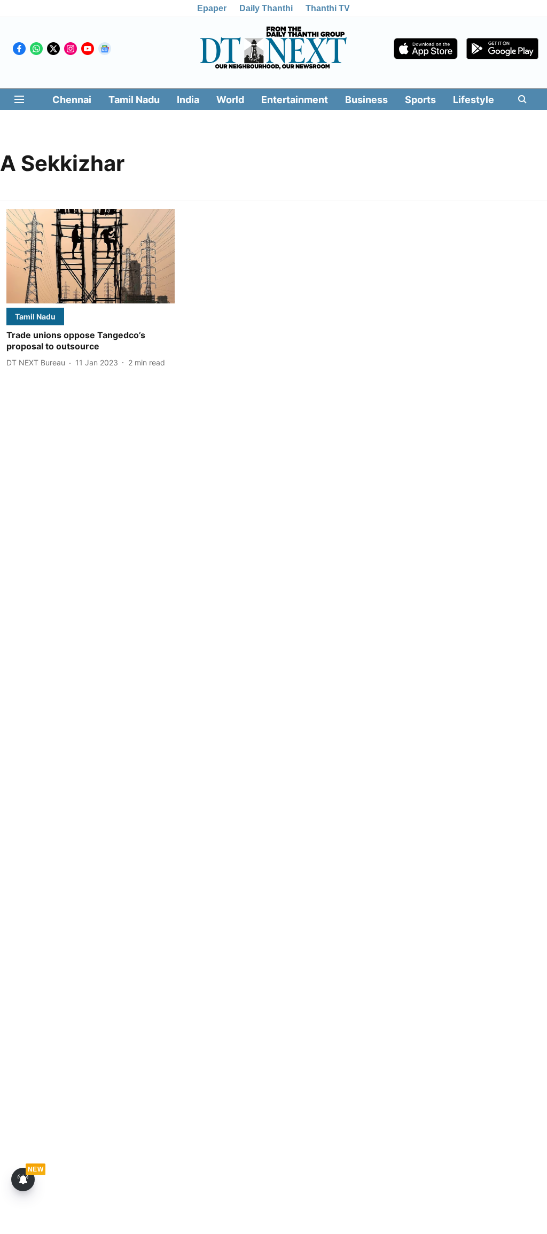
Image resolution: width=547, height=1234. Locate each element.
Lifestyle (473, 99)
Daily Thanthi (266, 8)
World (230, 99)
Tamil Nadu (134, 99)
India (188, 99)
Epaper (211, 8)
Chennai (71, 99)
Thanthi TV (328, 8)
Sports (420, 99)
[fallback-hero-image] (90, 256)
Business (366, 99)
